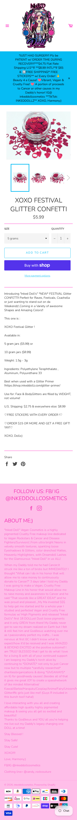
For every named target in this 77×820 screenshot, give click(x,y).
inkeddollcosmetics (23, 784)
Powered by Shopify (44, 784)
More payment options (37, 275)
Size (6, 228)
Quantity (57, 228)
